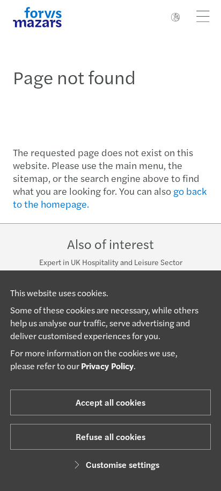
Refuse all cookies (110, 436)
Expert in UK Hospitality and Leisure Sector (110, 262)
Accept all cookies (110, 402)
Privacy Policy (107, 366)
